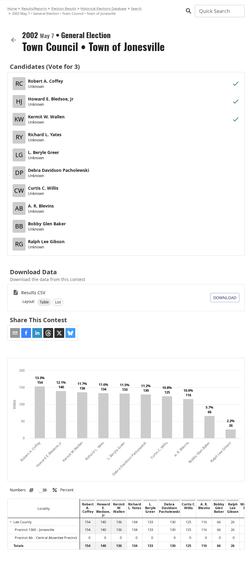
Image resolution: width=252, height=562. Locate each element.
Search (136, 8)
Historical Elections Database (103, 8)
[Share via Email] (15, 333)
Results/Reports (34, 8)
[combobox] (219, 11)
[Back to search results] (13, 40)
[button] (44, 302)
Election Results (63, 8)
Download (224, 297)
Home (12, 8)
